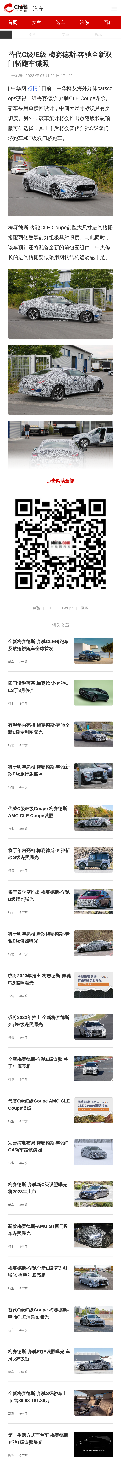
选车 (60, 22)
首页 (12, 22)
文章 (36, 22)
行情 (33, 88)
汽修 (84, 22)
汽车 (38, 8)
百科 (108, 22)
